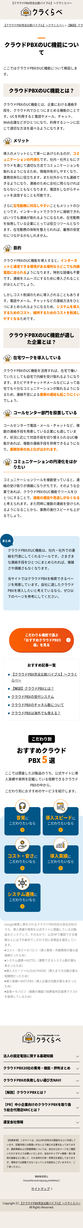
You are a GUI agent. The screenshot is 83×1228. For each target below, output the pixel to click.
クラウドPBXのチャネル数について (37, 704)
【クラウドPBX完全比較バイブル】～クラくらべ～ (41, 3)
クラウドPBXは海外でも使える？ (36, 712)
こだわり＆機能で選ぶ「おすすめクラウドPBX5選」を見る (41, 639)
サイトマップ (40, 1188)
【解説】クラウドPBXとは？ (32, 688)
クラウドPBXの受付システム (32, 696)
